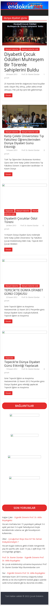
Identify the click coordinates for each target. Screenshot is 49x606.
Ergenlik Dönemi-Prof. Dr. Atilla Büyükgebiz (26, 573)
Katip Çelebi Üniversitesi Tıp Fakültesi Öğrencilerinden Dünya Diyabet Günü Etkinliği (24, 141)
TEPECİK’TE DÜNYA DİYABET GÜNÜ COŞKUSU (23, 292)
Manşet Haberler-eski (30, 49)
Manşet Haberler (12, 49)
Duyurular (9, 211)
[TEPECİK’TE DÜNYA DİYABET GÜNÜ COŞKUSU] (24, 260)
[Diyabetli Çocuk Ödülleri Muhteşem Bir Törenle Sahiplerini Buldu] (24, 24)
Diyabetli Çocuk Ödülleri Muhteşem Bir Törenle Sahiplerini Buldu (24, 62)
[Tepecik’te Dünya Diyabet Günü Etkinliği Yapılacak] (24, 332)
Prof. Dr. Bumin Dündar (31, 74)
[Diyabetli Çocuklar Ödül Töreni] (24, 185)
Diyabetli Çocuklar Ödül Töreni (20, 220)
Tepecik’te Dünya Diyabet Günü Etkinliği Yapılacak (22, 363)
